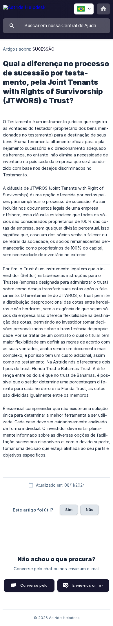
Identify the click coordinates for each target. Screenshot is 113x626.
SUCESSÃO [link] (43, 49)
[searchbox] (56, 25)
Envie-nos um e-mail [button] (87, 587)
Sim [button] (68, 509)
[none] (24, 8)
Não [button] (89, 509)
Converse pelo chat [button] (34, 587)
